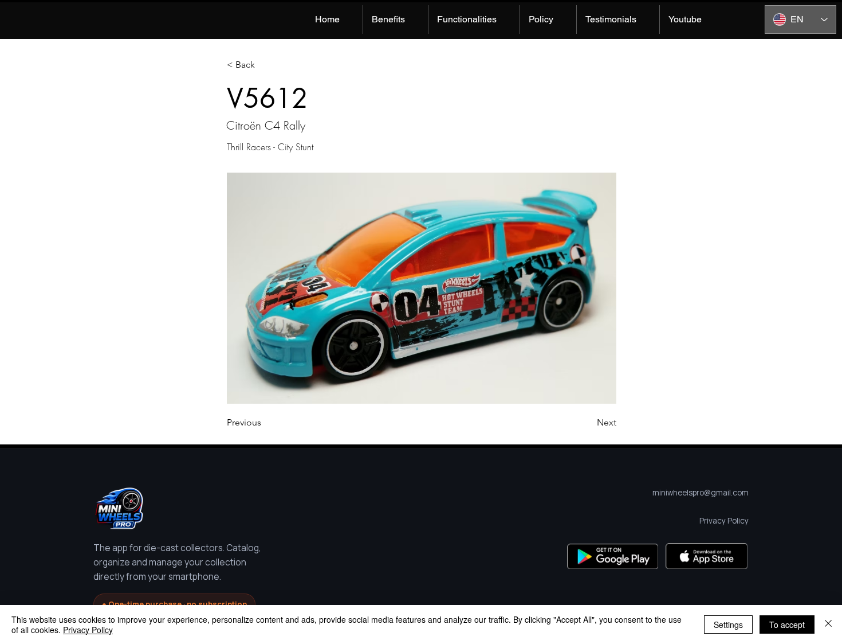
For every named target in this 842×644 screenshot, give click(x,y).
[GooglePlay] (612, 556)
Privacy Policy (88, 629)
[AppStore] (706, 556)
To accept (787, 624)
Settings (728, 624)
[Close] (828, 624)
